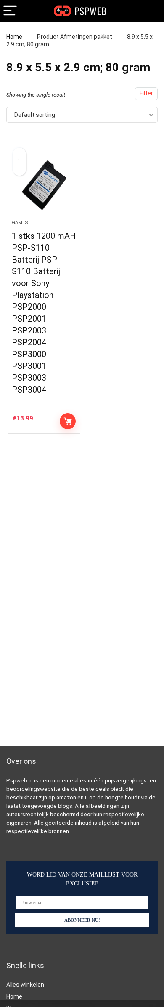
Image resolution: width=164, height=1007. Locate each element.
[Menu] (10, 11)
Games (20, 222)
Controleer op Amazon (68, 421)
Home (14, 36)
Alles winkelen (25, 984)
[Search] (151, 11)
